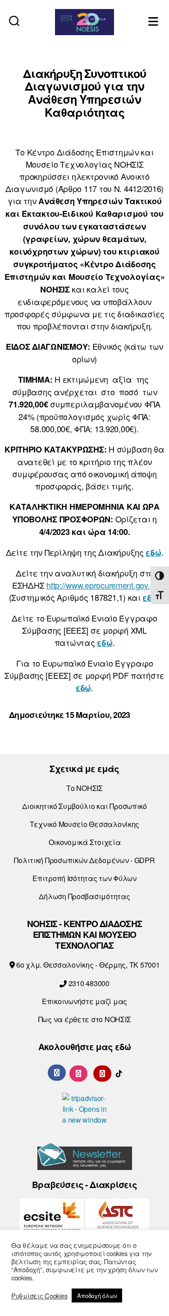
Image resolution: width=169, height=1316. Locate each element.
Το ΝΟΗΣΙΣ (84, 788)
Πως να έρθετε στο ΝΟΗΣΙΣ (84, 1019)
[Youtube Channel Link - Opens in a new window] (102, 1072)
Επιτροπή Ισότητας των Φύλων (84, 878)
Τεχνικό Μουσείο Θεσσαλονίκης (84, 824)
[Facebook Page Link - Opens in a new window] (57, 1073)
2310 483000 (88, 983)
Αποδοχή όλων (97, 1295)
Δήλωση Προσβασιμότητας (84, 896)
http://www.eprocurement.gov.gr (101, 585)
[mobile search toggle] (14, 20)
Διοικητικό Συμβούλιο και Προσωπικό (84, 806)
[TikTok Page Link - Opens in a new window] (119, 1072)
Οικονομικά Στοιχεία (85, 842)
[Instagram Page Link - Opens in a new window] (78, 1072)
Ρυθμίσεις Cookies (39, 1296)
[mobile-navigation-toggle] (154, 20)
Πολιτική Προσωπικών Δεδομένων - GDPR (84, 860)
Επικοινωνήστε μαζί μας (84, 1001)
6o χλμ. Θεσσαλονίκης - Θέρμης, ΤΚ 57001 (87, 965)
